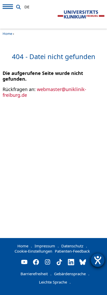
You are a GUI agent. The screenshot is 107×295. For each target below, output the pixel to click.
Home (7, 33)
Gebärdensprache (71, 273)
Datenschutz (74, 245)
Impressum (47, 245)
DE (26, 6)
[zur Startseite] (81, 14)
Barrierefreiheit (36, 273)
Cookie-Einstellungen (33, 251)
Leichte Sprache (55, 282)
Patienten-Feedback (72, 251)
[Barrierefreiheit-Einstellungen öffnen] (97, 260)
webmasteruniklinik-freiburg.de (44, 92)
